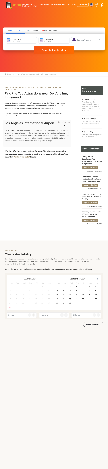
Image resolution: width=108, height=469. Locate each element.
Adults (43, 315)
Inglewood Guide (90, 167)
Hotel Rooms (44, 4)
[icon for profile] (101, 5)
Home (8, 74)
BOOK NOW (82, 4)
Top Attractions (89, 99)
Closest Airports (90, 132)
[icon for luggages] (91, 4)
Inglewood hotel (21, 157)
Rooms (11, 315)
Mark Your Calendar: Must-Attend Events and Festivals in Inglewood (91, 179)
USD (96, 4)
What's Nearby (89, 119)
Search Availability (54, 50)
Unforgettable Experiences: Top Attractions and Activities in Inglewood (92, 160)
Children (76, 315)
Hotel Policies (56, 4)
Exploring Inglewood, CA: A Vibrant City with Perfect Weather (92, 214)
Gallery (73, 4)
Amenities (66, 4)
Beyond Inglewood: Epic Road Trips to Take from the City (91, 196)
